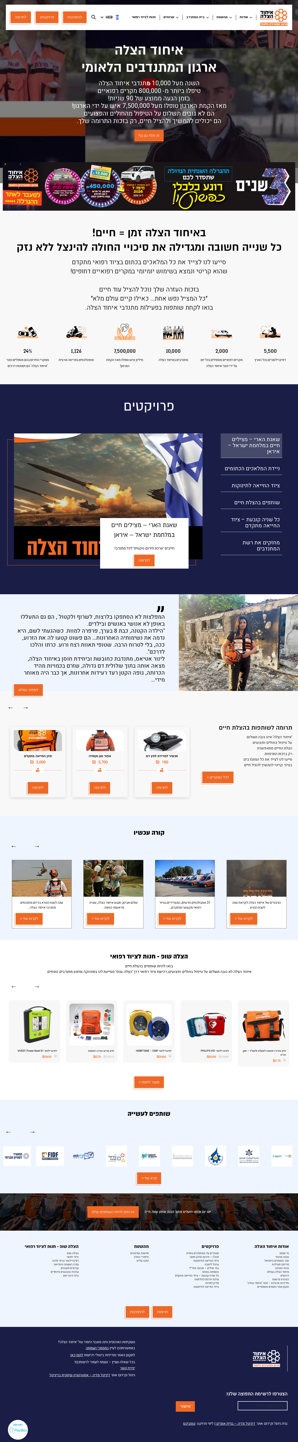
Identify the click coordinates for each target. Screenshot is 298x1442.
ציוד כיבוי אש (71, 1275)
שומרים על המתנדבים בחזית (202, 1253)
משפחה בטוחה (210, 1272)
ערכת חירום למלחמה (206, 1279)
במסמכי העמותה (97, 1348)
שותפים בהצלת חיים (257, 503)
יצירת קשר (127, 1368)
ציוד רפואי (73, 1257)
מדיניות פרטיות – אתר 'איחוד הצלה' (268, 1283)
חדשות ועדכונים (139, 1253)
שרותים (168, 17)
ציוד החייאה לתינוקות (256, 486)
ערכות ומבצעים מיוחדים (65, 1272)
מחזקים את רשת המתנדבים (261, 546)
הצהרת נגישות (280, 1279)
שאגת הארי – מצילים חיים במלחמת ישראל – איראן (254, 446)
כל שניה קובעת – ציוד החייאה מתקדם (255, 523)
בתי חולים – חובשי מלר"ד (204, 1268)
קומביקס (189, 1423)
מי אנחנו (284, 1253)
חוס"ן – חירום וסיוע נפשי (204, 1257)
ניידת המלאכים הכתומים (252, 469)
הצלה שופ (73, 1253)
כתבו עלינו (142, 1261)
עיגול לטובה (212, 1264)
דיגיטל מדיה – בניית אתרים (235, 1423)
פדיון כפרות (212, 1283)
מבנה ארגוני (282, 1257)
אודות (244, 17)
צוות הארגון (282, 1268)
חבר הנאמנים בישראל (276, 1261)
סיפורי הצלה (141, 1257)
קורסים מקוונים (70, 1268)
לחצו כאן (76, 1355)
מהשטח (222, 17)
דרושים (285, 1275)
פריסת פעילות (280, 1264)
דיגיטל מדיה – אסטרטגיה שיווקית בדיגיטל (79, 1375)
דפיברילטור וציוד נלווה (65, 1261)
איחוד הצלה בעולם (278, 1272)
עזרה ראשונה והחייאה (66, 1264)
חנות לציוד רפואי (144, 17)
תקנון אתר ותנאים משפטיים (273, 1287)
